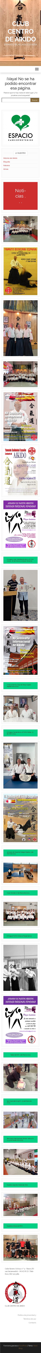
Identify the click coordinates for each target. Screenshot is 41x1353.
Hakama (6, 165)
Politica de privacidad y (27, 1315)
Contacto (32, 1323)
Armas (5, 169)
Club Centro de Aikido (20, 31)
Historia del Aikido (10, 158)
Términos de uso (29, 1319)
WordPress (23, 1346)
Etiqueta (6, 162)
